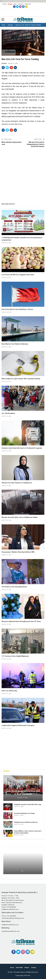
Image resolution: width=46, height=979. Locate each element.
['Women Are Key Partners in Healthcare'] (23, 467)
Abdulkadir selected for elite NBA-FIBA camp (27, 804)
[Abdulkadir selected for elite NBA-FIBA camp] (8, 806)
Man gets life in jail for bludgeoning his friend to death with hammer (35, 144)
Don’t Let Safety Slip (9, 691)
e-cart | (4, 4)
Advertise (28, 4)
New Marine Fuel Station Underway (15, 344)
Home (15, 4)
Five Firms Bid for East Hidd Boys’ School (17, 309)
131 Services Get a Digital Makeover (15, 656)
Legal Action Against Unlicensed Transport (18, 725)
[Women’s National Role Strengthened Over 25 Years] (23, 606)
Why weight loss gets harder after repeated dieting (21, 379)
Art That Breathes (8, 413)
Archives (20, 4)
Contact (33, 967)
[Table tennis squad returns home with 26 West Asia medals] (23, 788)
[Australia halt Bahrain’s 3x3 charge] (8, 815)
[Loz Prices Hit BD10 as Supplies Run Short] (23, 259)
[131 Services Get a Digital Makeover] (23, 641)
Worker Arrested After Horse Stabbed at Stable (20, 517)
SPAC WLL (27, 975)
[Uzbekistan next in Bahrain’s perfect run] (8, 824)
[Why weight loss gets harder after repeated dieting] (23, 363)
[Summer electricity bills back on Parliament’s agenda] (23, 432)
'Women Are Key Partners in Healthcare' (17, 483)
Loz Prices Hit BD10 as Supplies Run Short (18, 275)
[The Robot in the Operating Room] (23, 571)
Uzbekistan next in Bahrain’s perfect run (26, 822)
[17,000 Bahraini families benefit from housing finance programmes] (23, 222)
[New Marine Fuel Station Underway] (23, 328)
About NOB (19, 967)
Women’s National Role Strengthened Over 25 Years (21, 621)
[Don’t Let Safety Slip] (23, 675)
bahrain (4, 63)
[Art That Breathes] (23, 398)
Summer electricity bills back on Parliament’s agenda (22, 448)
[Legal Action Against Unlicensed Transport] (23, 710)
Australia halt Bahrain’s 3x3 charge (24, 813)
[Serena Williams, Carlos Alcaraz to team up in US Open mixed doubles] (8, 833)
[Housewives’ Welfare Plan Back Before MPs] (23, 536)
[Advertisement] (23, 173)
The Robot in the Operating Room (14, 587)
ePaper (10, 4)
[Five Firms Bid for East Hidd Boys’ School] (23, 294)
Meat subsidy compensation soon (11, 143)
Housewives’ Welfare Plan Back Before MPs (18, 552)
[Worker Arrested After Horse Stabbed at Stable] (23, 502)
